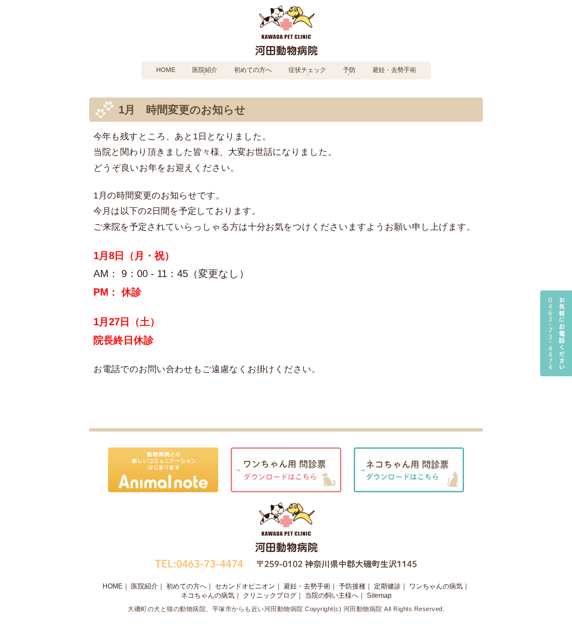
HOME (113, 586)
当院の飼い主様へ (331, 595)
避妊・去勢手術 (394, 69)
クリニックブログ (269, 595)
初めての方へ (253, 69)
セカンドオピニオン (245, 586)
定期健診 (387, 586)
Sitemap (379, 595)
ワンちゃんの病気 (436, 586)
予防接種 (352, 586)
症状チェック (307, 69)
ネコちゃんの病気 (207, 595)
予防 (349, 69)
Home (165, 69)
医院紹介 (204, 69)
